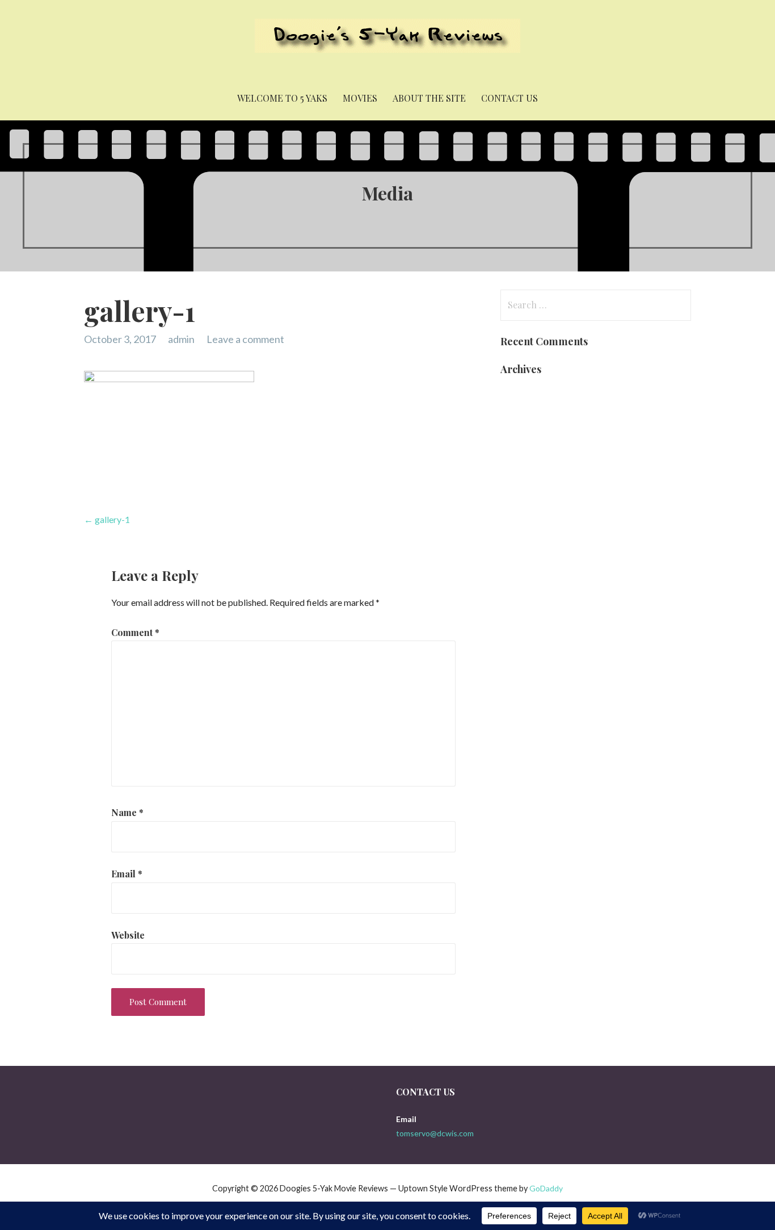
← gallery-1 (107, 519)
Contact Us (509, 98)
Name (127, 812)
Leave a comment (245, 339)
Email (126, 874)
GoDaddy (546, 1188)
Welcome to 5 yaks (282, 98)
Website (128, 935)
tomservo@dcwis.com (435, 1133)
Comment (135, 632)
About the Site (429, 98)
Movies (360, 98)
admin (181, 339)
